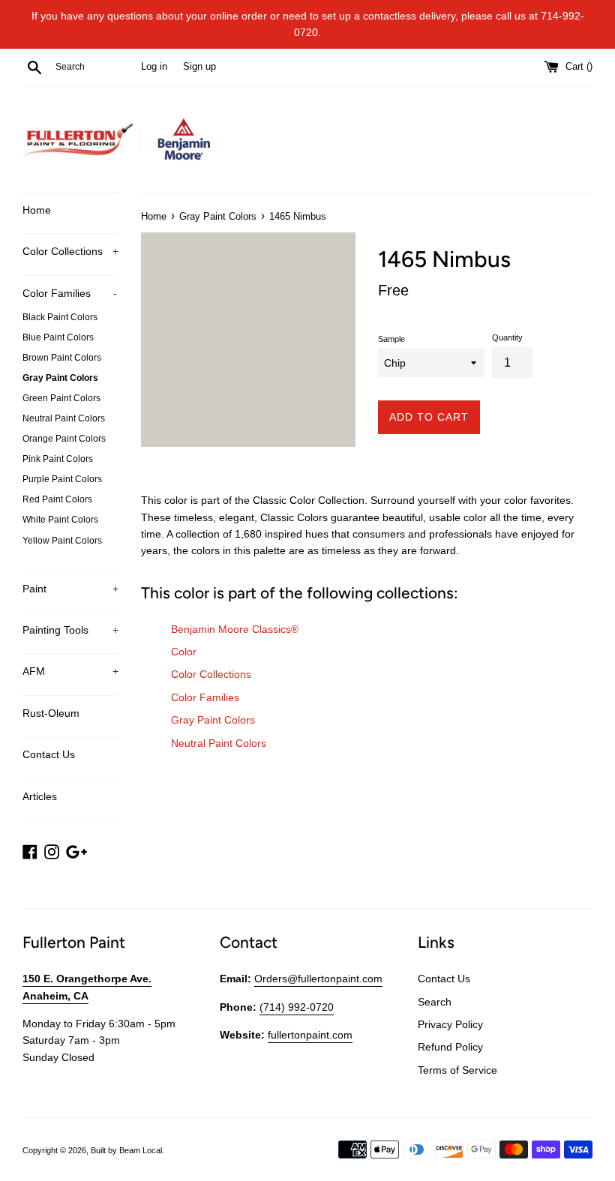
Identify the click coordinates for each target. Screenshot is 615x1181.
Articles (39, 796)
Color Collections (70, 251)
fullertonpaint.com (310, 1035)
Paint (70, 589)
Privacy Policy (450, 1024)
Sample (391, 338)
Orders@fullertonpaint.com (318, 979)
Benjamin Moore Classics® (234, 629)
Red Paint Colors (57, 499)
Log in (154, 66)
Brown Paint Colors (61, 357)
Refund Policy (450, 1047)
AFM (70, 671)
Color (183, 652)
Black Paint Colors (60, 317)
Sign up (199, 66)
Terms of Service (457, 1070)
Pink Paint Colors (57, 459)
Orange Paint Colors (64, 438)
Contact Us (48, 754)
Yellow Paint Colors (62, 540)
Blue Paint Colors (58, 337)
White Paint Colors (60, 519)
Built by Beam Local (126, 1150)
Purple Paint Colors (62, 479)
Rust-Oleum (51, 713)
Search (435, 1002)
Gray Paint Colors (60, 378)
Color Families (69, 293)
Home (36, 210)
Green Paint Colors (61, 398)
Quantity (507, 337)
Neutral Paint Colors (63, 418)
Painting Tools (70, 630)
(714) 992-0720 (297, 1007)
